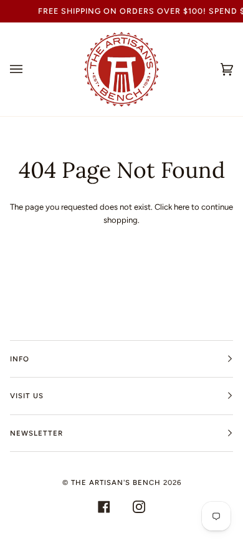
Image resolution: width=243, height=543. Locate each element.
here (181, 207)
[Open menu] (28, 69)
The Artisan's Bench (116, 482)
